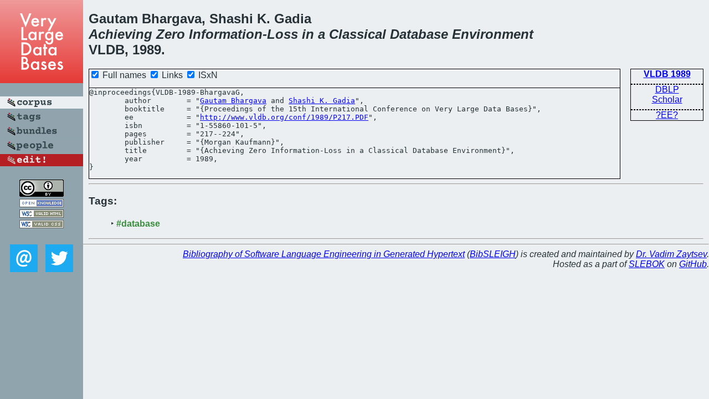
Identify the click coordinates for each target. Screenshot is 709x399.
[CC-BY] (41, 193)
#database (138, 223)
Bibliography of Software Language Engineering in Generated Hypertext (324, 254)
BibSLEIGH (493, 254)
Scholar (667, 99)
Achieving (120, 34)
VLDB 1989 (667, 74)
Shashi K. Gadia (322, 100)
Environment (492, 34)
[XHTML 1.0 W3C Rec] (41, 214)
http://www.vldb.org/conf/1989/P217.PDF (284, 117)
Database (419, 34)
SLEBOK (647, 264)
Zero (170, 34)
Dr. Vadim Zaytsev (671, 254)
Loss (282, 34)
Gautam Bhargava (233, 100)
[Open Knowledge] (41, 204)
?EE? (667, 115)
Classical (357, 34)
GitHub (693, 264)
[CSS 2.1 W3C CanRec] (41, 236)
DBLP (667, 89)
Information (226, 34)
